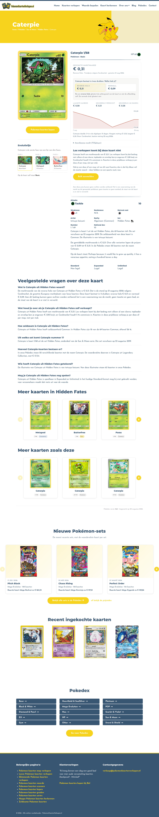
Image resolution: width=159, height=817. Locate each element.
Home (57, 6)
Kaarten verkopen (71, 6)
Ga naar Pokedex (79, 733)
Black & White (26, 707)
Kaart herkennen (108, 6)
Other (65, 723)
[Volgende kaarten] (138, 419)
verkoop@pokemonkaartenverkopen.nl (122, 771)
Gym (21, 723)
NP (63, 717)
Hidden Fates (43, 30)
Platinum (109, 701)
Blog (134, 6)
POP (107, 707)
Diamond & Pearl (27, 712)
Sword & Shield (112, 723)
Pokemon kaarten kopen (43, 130)
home (14, 30)
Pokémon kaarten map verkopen (35, 771)
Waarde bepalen (90, 6)
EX (20, 717)
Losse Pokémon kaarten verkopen (35, 774)
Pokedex (142, 6)
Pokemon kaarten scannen (32, 786)
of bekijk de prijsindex (101, 600)
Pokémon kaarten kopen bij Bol (74, 783)
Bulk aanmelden (86, 177)
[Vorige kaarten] (20, 419)
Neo (64, 712)
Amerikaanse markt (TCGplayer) (88, 143)
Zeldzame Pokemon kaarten (33, 802)
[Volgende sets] (156, 569)
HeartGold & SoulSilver (73, 701)
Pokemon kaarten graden (31, 793)
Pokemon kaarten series (31, 796)
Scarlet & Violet (113, 712)
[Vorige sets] (2, 569)
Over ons (123, 6)
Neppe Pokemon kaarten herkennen (36, 799)
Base (21, 701)
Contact (152, 6)
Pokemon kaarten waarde (31, 783)
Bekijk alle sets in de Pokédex (67, 601)
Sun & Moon (31, 30)
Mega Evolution (70, 707)
